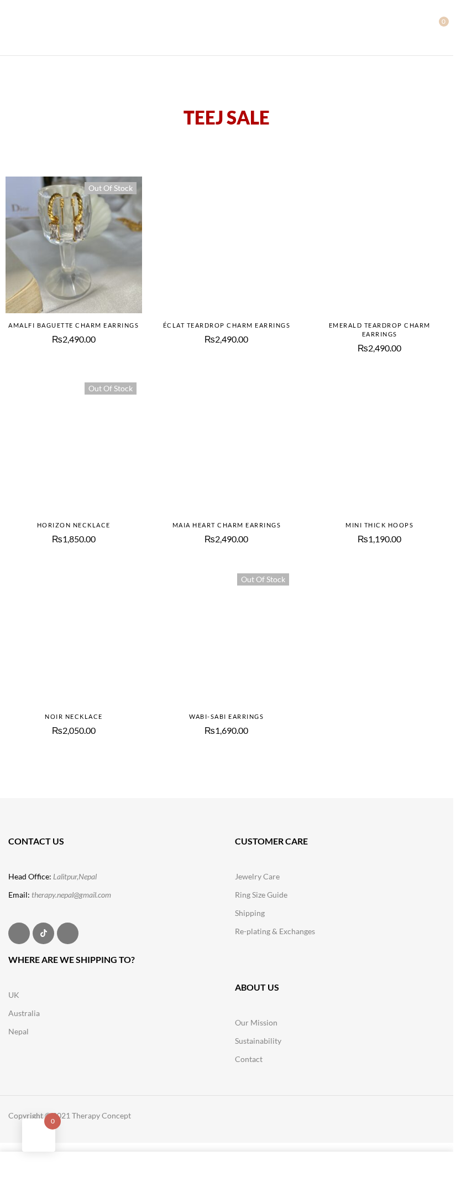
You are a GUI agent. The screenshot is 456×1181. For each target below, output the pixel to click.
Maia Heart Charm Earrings (226, 525)
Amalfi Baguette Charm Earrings (73, 325)
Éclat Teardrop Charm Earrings (227, 325)
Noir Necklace (74, 716)
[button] (435, 27)
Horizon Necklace (74, 525)
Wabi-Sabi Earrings (226, 716)
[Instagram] (19, 933)
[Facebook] (67, 933)
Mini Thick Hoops (379, 525)
